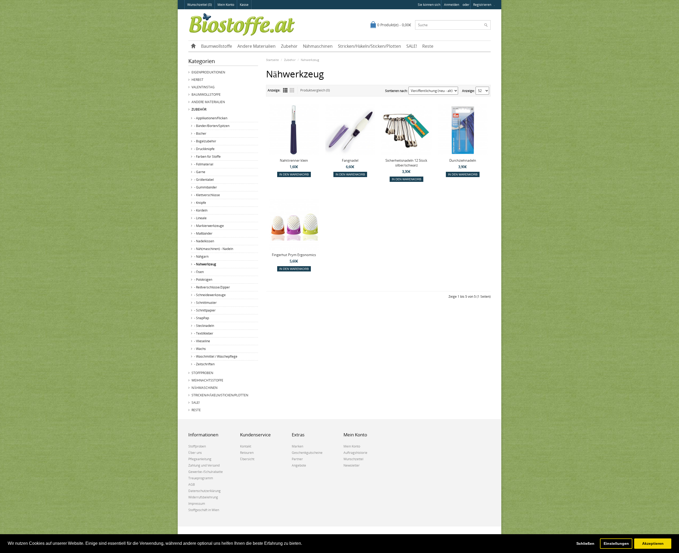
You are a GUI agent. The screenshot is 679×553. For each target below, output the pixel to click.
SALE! (411, 46)
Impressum (196, 503)
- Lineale (200, 218)
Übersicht (247, 459)
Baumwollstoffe (216, 46)
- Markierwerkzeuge (209, 225)
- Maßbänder (203, 233)
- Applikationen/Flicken (210, 118)
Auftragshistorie (355, 452)
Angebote (299, 465)
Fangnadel (350, 160)
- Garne (199, 172)
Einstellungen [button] (616, 543)
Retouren (247, 452)
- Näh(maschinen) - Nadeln (213, 249)
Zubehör (289, 46)
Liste (285, 90)
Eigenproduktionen (208, 72)
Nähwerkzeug (310, 60)
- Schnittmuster (205, 302)
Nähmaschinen (318, 46)
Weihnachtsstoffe (207, 380)
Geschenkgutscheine (307, 452)
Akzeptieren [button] (653, 543)
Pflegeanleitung (199, 459)
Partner (297, 459)
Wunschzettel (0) (199, 4)
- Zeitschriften (204, 364)
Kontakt (245, 446)
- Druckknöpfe (204, 149)
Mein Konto (225, 4)
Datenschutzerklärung (204, 491)
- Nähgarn (201, 256)
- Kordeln (200, 210)
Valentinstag (203, 87)
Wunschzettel (353, 459)
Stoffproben (202, 373)
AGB (191, 484)
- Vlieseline (202, 341)
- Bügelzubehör (205, 141)
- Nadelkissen (204, 241)
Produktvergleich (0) (315, 90)
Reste (427, 46)
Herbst (197, 79)
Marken (297, 446)
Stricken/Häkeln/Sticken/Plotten (369, 46)
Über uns (195, 452)
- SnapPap (201, 318)
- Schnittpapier (205, 310)
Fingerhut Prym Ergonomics (294, 254)
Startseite (272, 60)
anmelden (451, 4)
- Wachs (200, 348)
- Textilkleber (203, 333)
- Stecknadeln (204, 325)
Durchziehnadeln (462, 160)
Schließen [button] (585, 543)
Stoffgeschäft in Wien (203, 510)
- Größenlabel (204, 179)
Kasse (244, 4)
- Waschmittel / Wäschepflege (215, 356)
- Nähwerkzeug (205, 264)
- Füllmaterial (203, 164)
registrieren (482, 4)
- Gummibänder (205, 187)
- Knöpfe (200, 202)
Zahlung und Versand (204, 465)
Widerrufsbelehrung (203, 497)
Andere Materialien (256, 46)
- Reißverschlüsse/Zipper (212, 287)
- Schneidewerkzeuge (210, 295)
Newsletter (351, 465)
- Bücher (200, 133)
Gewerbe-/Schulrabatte (205, 471)
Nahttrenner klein (294, 160)
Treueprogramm (200, 478)
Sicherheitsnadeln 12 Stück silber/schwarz (406, 163)
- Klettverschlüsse (207, 195)
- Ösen (199, 272)
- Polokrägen (203, 279)
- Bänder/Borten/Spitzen (211, 126)
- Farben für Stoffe (207, 156)
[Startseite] (193, 46)
